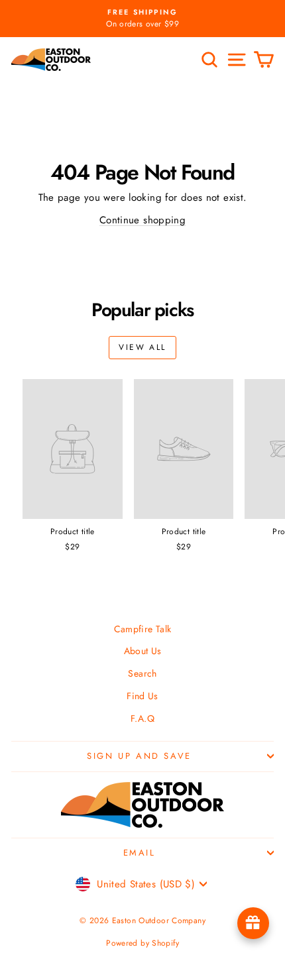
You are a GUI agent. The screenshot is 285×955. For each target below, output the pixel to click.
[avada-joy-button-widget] (253, 923)
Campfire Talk (143, 629)
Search (142, 673)
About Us (143, 650)
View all (142, 347)
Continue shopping (142, 220)
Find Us (142, 695)
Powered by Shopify (142, 943)
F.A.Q (142, 718)
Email (139, 852)
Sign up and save (139, 756)
